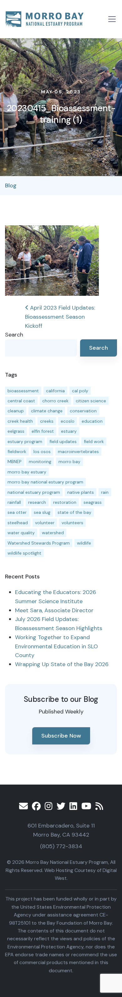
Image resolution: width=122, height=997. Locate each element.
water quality (21, 532)
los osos (42, 451)
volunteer (44, 522)
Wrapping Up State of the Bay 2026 (62, 664)
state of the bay (74, 512)
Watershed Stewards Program (39, 543)
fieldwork (17, 451)
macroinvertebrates (78, 451)
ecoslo (67, 421)
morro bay (69, 461)
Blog (11, 185)
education (92, 421)
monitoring (40, 461)
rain (105, 492)
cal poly (80, 391)
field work (94, 441)
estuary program (25, 441)
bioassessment (23, 391)
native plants (80, 492)
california (55, 391)
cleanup (16, 411)
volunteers (72, 522)
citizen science (91, 401)
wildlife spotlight (24, 553)
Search (14, 334)
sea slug (42, 512)
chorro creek (55, 401)
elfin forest (43, 431)
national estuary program (34, 492)
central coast (21, 401)
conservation (83, 411)
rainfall (14, 502)
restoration (64, 502)
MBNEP (15, 461)
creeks (46, 421)
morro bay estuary (27, 472)
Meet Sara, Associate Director (54, 610)
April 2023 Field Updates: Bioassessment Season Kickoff (60, 317)
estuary (69, 431)
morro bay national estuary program (45, 482)
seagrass (93, 502)
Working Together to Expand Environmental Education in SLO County (56, 646)
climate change (47, 411)
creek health (20, 421)
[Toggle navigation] (112, 19)
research (37, 502)
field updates (63, 441)
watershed (53, 532)
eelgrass (16, 431)
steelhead (18, 522)
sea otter (17, 512)
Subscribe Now (61, 735)
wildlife (84, 543)
